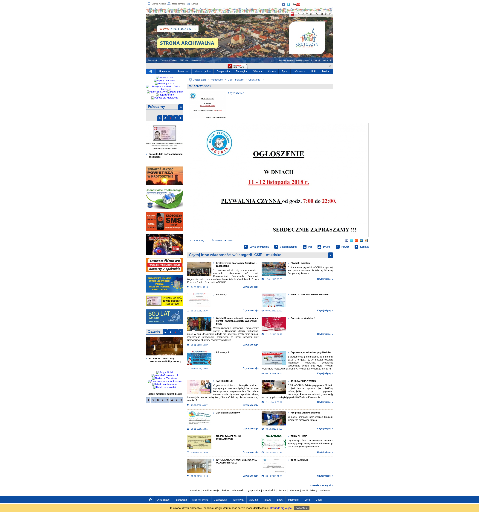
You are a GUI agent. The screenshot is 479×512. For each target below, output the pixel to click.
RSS (311, 14)
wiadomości (238, 490)
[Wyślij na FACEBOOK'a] (346, 240)
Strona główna (299, 14)
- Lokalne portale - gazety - (290, 60)
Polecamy (156, 106)
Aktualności (164, 71)
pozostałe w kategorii (320, 485)
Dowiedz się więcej (281, 507)
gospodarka (254, 490)
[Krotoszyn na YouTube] (164, 244)
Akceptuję (302, 507)
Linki (313, 71)
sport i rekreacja (211, 490)
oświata (282, 490)
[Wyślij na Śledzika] (361, 240)
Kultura (272, 71)
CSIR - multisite (236, 79)
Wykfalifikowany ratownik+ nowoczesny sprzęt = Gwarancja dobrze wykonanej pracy (237, 321)
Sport (285, 71)
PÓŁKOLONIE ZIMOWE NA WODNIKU (310, 294)
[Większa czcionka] (326, 14)
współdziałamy (309, 490)
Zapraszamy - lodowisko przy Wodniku (311, 352)
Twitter (173, 60)
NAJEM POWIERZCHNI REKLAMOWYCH (228, 437)
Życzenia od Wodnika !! (303, 318)
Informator (299, 71)
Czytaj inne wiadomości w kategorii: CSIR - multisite (235, 255)
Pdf (310, 247)
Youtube (164, 60)
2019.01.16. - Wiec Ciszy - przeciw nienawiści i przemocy (165, 360)
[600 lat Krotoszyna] (164, 316)
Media (325, 71)
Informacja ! (222, 352)
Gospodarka (223, 71)
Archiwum (325, 490)
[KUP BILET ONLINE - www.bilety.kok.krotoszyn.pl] (164, 265)
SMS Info (184, 60)
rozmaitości (269, 490)
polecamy (294, 490)
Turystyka (241, 71)
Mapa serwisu (178, 4)
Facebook (152, 60)
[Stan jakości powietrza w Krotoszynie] (164, 175)
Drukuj (326, 247)
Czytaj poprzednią (259, 247)
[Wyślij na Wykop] (366, 240)
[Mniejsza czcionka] (330, 14)
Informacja (222, 294)
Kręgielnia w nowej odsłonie (305, 412)
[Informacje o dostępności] (316, 14)
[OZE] (164, 198)
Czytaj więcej (250, 287)
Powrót (345, 247)
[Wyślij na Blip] (356, 240)
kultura (225, 490)
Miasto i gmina (202, 71)
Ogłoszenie (254, 79)
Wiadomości (216, 79)
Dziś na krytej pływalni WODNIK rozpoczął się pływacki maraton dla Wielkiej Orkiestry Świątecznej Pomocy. (310, 270)
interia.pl (327, 60)
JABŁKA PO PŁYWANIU (303, 381)
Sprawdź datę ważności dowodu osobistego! (165, 155)
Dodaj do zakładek (307, 14)
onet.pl (308, 60)
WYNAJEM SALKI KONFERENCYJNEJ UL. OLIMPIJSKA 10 (236, 461)
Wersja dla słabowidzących (322, 14)
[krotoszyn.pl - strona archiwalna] (239, 35)
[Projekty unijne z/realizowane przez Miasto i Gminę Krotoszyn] (164, 284)
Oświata (257, 71)
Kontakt (194, 4)
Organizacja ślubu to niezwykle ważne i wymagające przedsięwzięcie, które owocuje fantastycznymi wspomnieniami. (310, 443)
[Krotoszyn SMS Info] (164, 221)
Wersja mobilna (159, 4)
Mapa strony (303, 14)
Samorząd (182, 71)
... (147, 161)
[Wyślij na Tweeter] (351, 240)
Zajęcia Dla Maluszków (228, 412)
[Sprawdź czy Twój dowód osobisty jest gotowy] (164, 301)
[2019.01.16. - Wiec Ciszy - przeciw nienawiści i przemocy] (164, 346)
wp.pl (317, 60)
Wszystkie (195, 490)
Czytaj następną (288, 247)
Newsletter (196, 60)
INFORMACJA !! (299, 460)
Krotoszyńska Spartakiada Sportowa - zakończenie (236, 264)
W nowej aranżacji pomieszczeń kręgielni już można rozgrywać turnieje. (310, 418)
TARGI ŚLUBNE (224, 381)
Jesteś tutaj (199, 79)
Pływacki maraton (300, 263)
